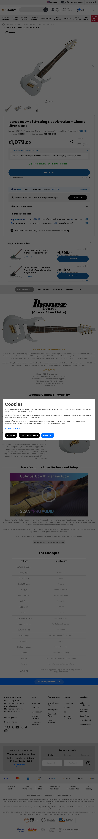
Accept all (47, 435)
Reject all (11, 435)
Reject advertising (29, 435)
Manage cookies (13, 428)
